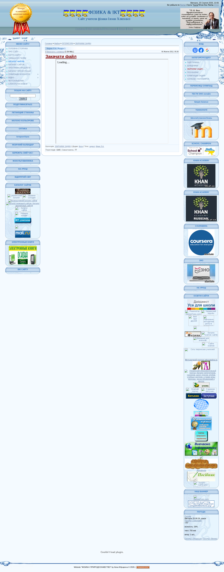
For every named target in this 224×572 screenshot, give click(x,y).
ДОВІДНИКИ (192, 66)
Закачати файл (61, 56)
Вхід (130, 28)
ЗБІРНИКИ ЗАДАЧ (83, 43)
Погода (188, 516)
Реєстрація (110, 28)
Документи (201, 470)
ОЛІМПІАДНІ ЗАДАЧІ (196, 76)
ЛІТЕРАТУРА (67, 43)
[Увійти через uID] (195, 50)
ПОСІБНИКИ (192, 72)
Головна (80, 28)
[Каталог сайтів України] (22, 208)
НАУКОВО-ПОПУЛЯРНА (198, 79)
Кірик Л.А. (100, 146)
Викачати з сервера (55, 52)
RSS (217, 5)
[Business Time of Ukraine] (22, 226)
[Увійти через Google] (207, 50)
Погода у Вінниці (210, 539)
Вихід (121, 28)
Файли (57, 43)
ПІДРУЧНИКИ (193, 62)
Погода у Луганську (193, 539)
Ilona (81, 146)
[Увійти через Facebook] (201, 50)
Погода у (193, 520)
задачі (92, 146)
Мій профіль (94, 28)
